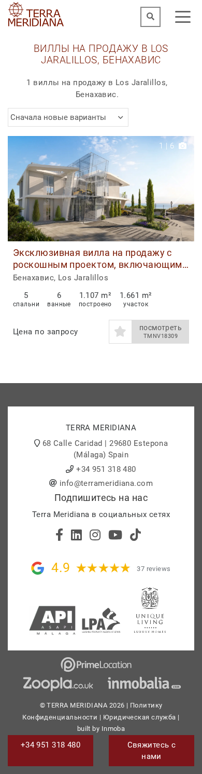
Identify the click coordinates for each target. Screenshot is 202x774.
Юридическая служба (139, 717)
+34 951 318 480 (106, 469)
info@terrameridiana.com (106, 483)
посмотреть (160, 331)
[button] (182, 188)
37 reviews (154, 569)
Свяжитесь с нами (151, 751)
